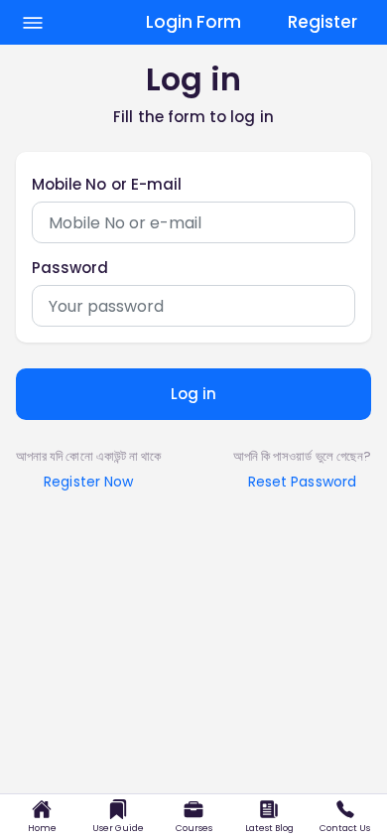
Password (70, 268)
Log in (193, 393)
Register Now (88, 481)
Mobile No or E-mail (107, 185)
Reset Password (302, 481)
